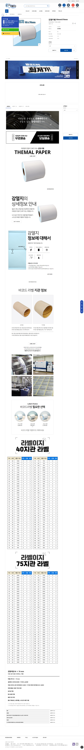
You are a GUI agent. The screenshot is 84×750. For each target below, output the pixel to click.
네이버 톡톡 (6, 29)
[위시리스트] (74, 50)
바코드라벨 (34, 11)
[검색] (48, 6)
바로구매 (66, 50)
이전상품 (8, 58)
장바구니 (54, 50)
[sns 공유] (75, 23)
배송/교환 (27, 106)
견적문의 (54, 11)
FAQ (26, 737)
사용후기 (14, 106)
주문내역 (77, 1)
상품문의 (21, 106)
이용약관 (18, 737)
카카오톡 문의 (7, 33)
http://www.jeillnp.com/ (16, 745)
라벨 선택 (50, 43)
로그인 (69, 1)
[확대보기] (39, 44)
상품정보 (8, 106)
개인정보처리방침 (8, 737)
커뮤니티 (60, 11)
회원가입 (73, 1)
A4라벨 (40, 11)
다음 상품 (75, 58)
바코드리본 (47, 11)
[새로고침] (78, 61)
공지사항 (44, 737)
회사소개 (27, 11)
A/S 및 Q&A (35, 737)
